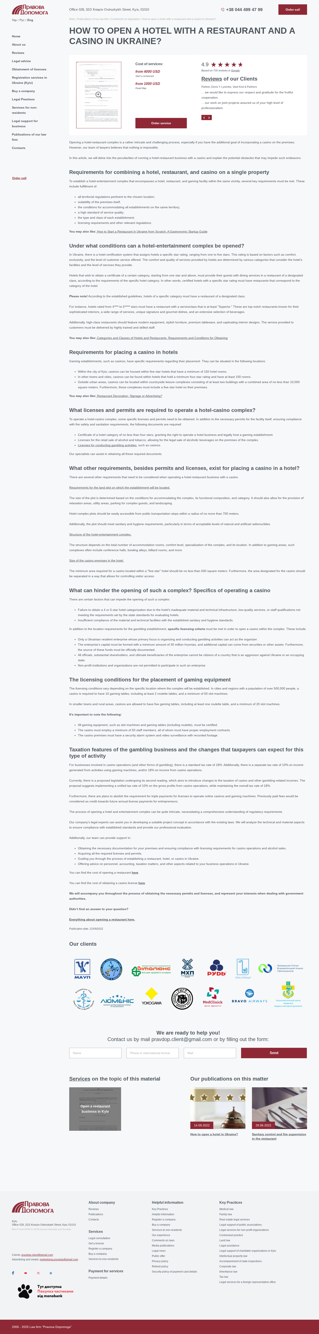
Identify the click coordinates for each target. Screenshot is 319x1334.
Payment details (98, 1277)
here (135, 872)
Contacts (18, 148)
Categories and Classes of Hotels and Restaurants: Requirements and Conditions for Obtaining (162, 338)
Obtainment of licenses (29, 69)
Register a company (100, 1248)
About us (19, 44)
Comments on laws (163, 1240)
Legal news (159, 1250)
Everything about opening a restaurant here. (102, 919)
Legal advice (21, 61)
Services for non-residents (24, 110)
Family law (225, 1214)
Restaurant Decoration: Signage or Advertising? (129, 396)
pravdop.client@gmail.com (37, 1254)
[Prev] (204, 117)
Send (274, 1053)
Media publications (163, 1245)
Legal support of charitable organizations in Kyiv (247, 1250)
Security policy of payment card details (174, 1271)
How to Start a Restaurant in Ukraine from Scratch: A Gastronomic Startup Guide (151, 231)
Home (16, 36)
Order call (19, 178)
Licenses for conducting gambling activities (107, 445)
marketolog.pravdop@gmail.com (59, 1259)
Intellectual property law (233, 1256)
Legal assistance (229, 1245)
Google (235, 70)
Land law (224, 1240)
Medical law (226, 1209)
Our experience (161, 1235)
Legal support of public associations (240, 1224)
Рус (22, 20)
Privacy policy (160, 1261)
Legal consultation (99, 1238)
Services (79, 1079)
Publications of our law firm (29, 137)
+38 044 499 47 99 (244, 9)
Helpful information (163, 1214)
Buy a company (23, 91)
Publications (96, 1214)
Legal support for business (25, 123)
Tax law (223, 1276)
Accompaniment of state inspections (240, 1261)
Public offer (158, 1256)
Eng (30, 20)
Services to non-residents (103, 1259)
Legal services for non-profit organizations (244, 1230)
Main (72, 19)
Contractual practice (231, 1235)
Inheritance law (228, 1271)
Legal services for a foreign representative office (247, 1282)
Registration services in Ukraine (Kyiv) (29, 80)
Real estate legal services (234, 1219)
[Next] (209, 117)
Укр (14, 20)
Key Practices (160, 1209)
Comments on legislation (125, 19)
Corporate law (227, 1266)
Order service (161, 123)
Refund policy (160, 1266)
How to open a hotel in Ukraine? (214, 1134)
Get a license (96, 1243)
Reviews (18, 53)
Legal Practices (23, 99)
